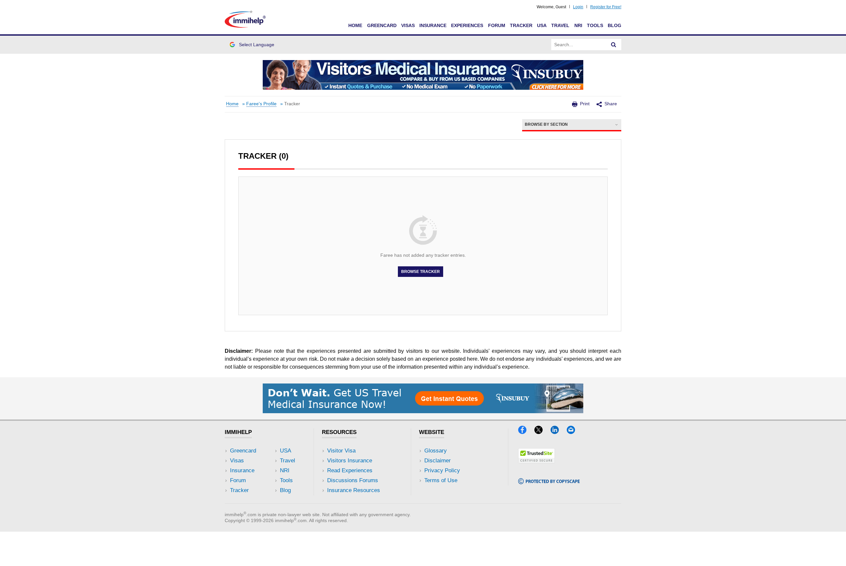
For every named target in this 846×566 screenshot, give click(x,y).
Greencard (382, 25)
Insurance (432, 25)
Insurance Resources (353, 490)
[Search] (614, 44)
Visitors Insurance (349, 460)
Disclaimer (437, 460)
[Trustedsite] (536, 461)
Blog (614, 25)
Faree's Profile (261, 103)
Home (355, 25)
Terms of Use (440, 480)
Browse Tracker (420, 271)
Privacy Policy (442, 470)
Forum (496, 25)
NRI (578, 25)
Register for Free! (605, 7)
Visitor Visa (341, 451)
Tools (595, 25)
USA (542, 25)
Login (578, 7)
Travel (560, 25)
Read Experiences (349, 470)
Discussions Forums (352, 480)
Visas (408, 25)
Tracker (521, 25)
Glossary (435, 451)
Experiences (467, 25)
